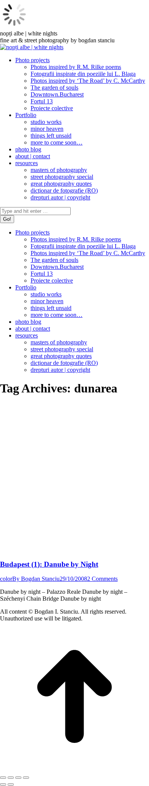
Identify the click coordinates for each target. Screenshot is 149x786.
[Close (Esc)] (3, 777)
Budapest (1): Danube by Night (49, 564)
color (6, 578)
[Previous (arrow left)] (3, 784)
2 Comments (102, 578)
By (36, 578)
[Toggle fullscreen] (18, 777)
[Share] (11, 777)
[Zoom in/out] (26, 777)
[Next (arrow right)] (11, 784)
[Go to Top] (74, 768)
